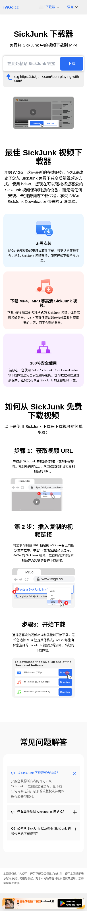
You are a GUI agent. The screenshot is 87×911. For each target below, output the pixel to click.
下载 (72, 63)
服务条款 (27, 878)
